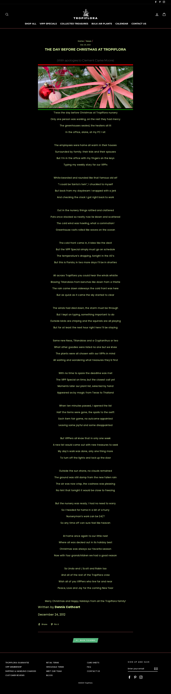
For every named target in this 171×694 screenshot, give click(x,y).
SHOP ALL (30, 23)
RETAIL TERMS (52, 662)
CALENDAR (121, 23)
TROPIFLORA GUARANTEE (17, 662)
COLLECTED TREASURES (74, 23)
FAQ (89, 667)
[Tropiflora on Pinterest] (135, 677)
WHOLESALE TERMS (55, 667)
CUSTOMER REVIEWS (15, 675)
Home (81, 41)
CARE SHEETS (93, 662)
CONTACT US (138, 23)
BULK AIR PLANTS (102, 23)
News (89, 41)
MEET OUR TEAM (54, 671)
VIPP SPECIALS (48, 23)
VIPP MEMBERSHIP (13, 667)
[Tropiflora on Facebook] (129, 677)
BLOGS (49, 675)
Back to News (87, 640)
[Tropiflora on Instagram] (141, 677)
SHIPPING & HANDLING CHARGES (20, 671)
